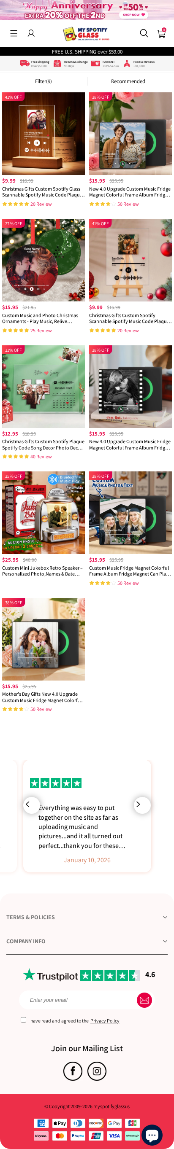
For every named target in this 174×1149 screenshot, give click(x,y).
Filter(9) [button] (43, 81)
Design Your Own (43, 206)
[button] (13, 33)
